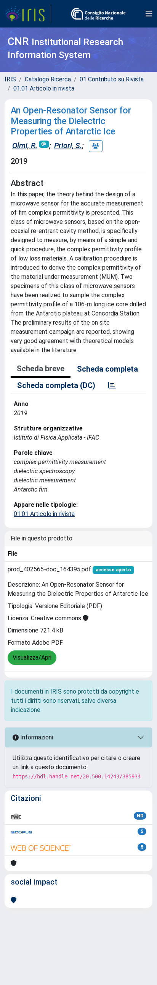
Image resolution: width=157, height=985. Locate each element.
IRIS (10, 79)
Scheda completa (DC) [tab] (56, 385)
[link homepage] (28, 14)
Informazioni (36, 737)
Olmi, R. (24, 145)
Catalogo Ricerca (48, 79)
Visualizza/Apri (32, 657)
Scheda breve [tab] (40, 368)
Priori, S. (68, 145)
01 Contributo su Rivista (112, 79)
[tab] (112, 385)
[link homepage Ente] (98, 14)
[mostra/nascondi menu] (149, 14)
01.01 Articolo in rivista (43, 88)
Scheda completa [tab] (107, 369)
